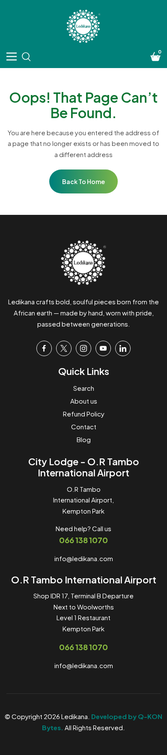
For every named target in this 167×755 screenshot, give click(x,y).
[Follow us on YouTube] (103, 348)
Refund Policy (83, 414)
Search (83, 388)
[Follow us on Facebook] (44, 348)
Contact (83, 426)
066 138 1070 (83, 540)
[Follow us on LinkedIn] (122, 348)
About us (83, 401)
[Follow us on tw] (63, 348)
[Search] (26, 56)
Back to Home (83, 181)
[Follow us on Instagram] (83, 348)
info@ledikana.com (83, 558)
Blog (84, 439)
